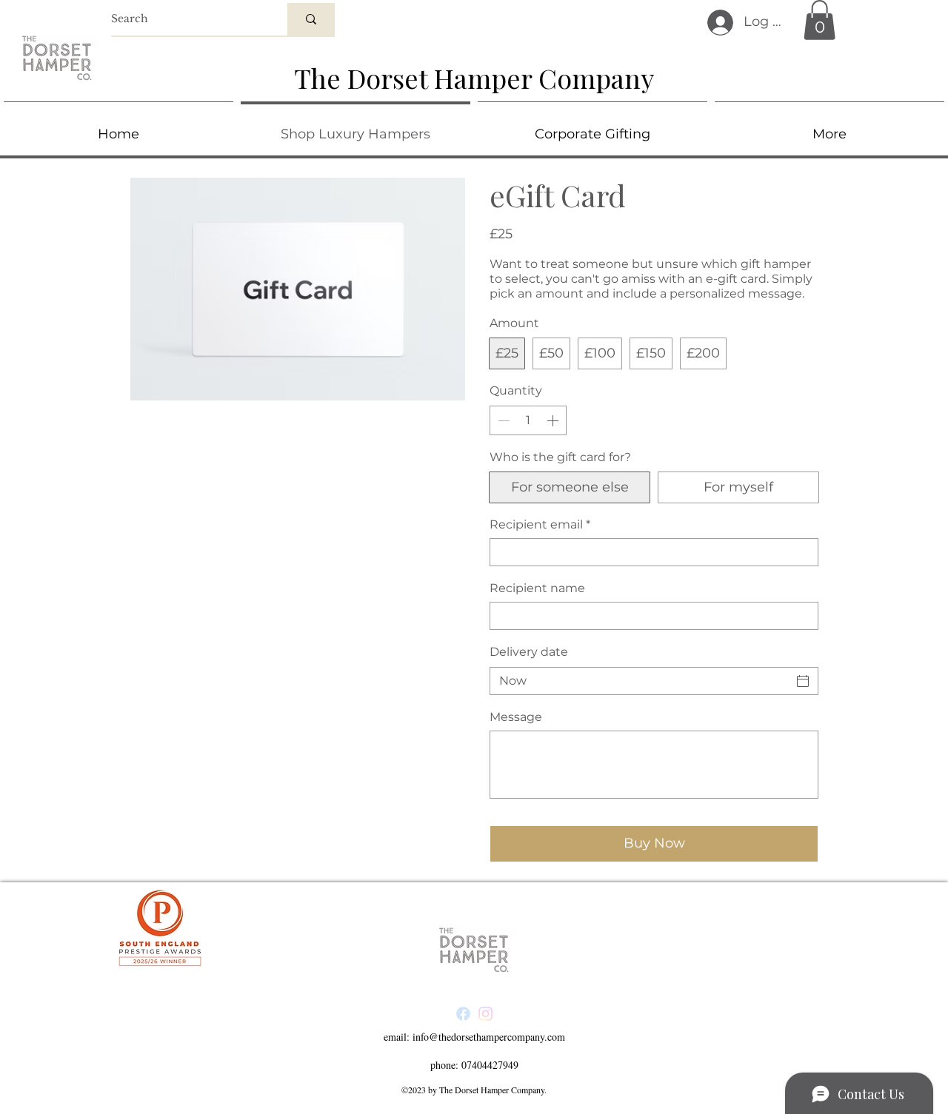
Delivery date (529, 652)
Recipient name (537, 588)
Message (516, 717)
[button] (819, 20)
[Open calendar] (803, 681)
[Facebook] (463, 1013)
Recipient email (540, 524)
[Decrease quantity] (502, 420)
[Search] (311, 19)
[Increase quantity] (554, 420)
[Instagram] (485, 1013)
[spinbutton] (528, 420)
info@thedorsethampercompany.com (489, 1037)
